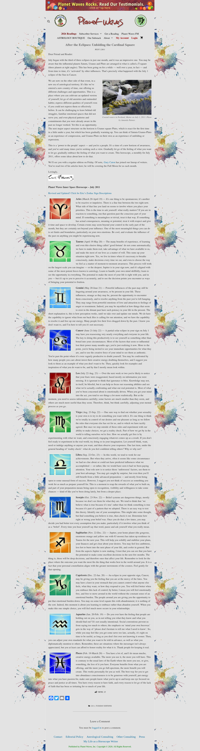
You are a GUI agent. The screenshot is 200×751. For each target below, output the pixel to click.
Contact (58, 736)
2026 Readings (68, 33)
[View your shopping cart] (141, 38)
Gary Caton (109, 162)
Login (134, 38)
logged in (96, 727)
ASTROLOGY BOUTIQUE (71, 37)
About (107, 37)
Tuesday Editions (104, 706)
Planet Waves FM (130, 33)
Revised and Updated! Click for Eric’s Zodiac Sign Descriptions (80, 193)
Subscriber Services (89, 33)
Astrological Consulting (100, 736)
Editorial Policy (74, 736)
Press (142, 736)
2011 (93, 706)
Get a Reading (112, 33)
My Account (122, 38)
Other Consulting (126, 736)
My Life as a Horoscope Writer (101, 741)
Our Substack (94, 37)
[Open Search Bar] (48, 21)
